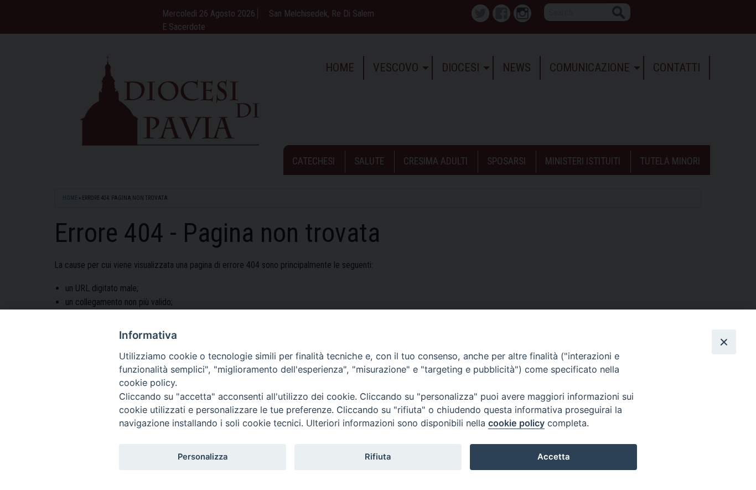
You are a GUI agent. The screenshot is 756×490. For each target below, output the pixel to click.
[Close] (724, 341)
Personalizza (202, 457)
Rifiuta (378, 457)
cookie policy (516, 423)
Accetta (553, 457)
